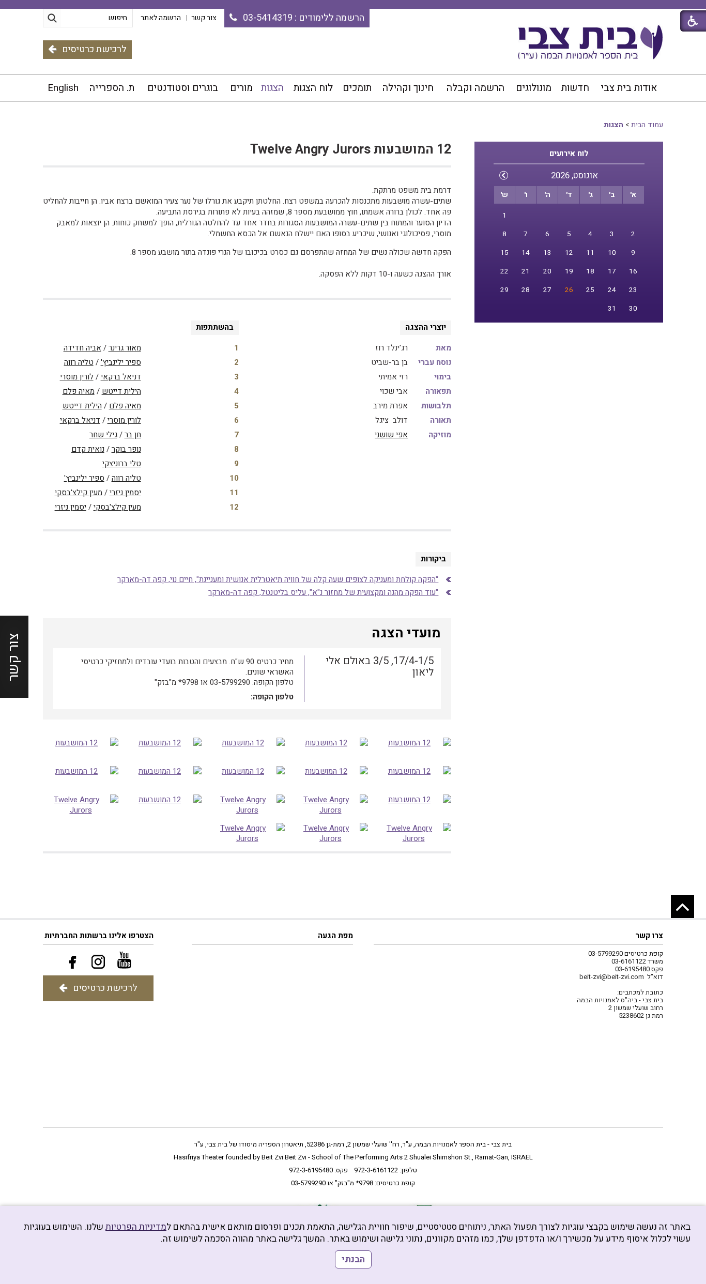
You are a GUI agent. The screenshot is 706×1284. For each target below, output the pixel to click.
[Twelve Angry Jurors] (330, 804)
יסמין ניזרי (125, 492)
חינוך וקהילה (408, 88)
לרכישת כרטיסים (94, 49)
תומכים (357, 88)
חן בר (133, 434)
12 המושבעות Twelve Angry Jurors (350, 149)
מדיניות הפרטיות (135, 1226)
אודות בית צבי (629, 88)
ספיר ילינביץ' (121, 362)
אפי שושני (391, 434)
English (63, 88)
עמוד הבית (647, 124)
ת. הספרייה (111, 88)
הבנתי (353, 1259)
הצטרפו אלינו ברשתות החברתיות (99, 935)
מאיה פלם (79, 391)
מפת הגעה (335, 935)
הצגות (272, 88)
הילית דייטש (121, 391)
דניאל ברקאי (121, 377)
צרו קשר (649, 935)
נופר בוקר (126, 449)
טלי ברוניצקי (121, 463)
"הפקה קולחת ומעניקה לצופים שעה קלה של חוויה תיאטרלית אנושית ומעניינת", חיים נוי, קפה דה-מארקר (277, 579)
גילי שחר (103, 434)
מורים (241, 88)
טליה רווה (79, 362)
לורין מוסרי (77, 377)
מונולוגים (533, 88)
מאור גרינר (125, 348)
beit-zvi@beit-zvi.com (611, 977)
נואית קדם (87, 449)
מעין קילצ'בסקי (78, 492)
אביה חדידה (82, 348)
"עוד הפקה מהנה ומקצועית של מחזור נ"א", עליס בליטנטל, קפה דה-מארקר (323, 592)
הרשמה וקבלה (475, 88)
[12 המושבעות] (413, 748)
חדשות (575, 88)
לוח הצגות (313, 88)
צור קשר (14, 657)
